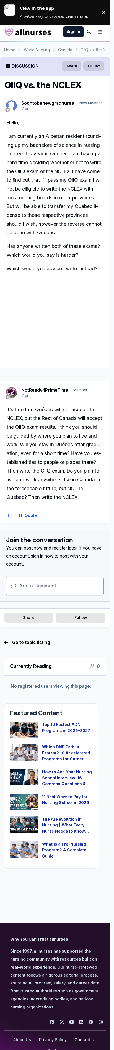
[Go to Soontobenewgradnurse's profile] (11, 105)
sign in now (42, 556)
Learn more (12, 12)
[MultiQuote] (8, 516)
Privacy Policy (53, 1039)
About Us (22, 1039)
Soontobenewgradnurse (47, 103)
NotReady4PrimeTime (44, 390)
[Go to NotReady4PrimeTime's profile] (11, 392)
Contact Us (85, 1039)
